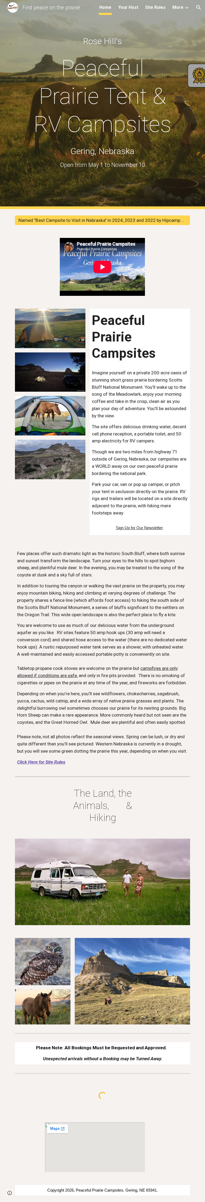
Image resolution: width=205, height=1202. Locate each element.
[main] (102, 41)
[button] (198, 7)
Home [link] (105, 7)
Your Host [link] (128, 7)
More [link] (177, 7)
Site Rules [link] (155, 7)
